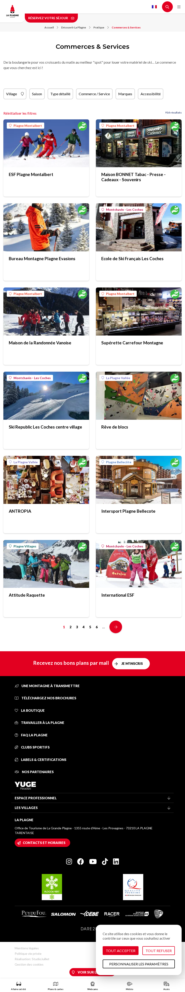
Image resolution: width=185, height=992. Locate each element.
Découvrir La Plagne (73, 27)
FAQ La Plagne (34, 735)
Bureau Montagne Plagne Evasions (42, 258)
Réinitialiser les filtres (20, 113)
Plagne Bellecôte (118, 462)
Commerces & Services (126, 27)
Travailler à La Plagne (42, 723)
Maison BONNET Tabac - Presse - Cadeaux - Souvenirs (133, 177)
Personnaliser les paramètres (138, 964)
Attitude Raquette (27, 595)
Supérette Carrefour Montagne (132, 342)
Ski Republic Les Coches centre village (45, 426)
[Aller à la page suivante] (115, 627)
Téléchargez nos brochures (48, 698)
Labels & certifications (43, 760)
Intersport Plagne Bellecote (128, 511)
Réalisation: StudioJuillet (32, 959)
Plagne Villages (25, 546)
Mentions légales (27, 948)
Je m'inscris (132, 663)
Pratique (98, 27)
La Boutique (32, 710)
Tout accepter (120, 950)
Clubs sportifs (35, 747)
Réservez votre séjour (48, 18)
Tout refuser (159, 950)
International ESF (117, 595)
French (154, 6)
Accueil (49, 27)
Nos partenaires (37, 772)
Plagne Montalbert (28, 125)
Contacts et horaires (44, 843)
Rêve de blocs (114, 426)
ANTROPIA (20, 511)
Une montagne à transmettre (50, 686)
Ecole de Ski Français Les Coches (132, 258)
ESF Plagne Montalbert (31, 174)
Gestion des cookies (29, 964)
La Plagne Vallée (118, 378)
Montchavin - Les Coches (124, 209)
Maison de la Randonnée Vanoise (40, 342)
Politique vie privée (28, 953)
